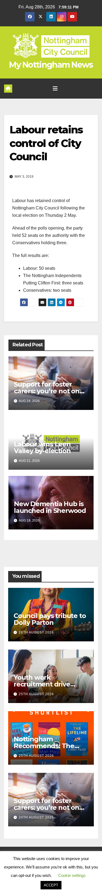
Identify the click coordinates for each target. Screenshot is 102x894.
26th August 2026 (36, 632)
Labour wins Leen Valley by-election (42, 447)
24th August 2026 (36, 817)
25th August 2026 (36, 694)
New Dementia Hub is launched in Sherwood (50, 507)
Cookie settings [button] (72, 875)
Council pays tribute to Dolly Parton (50, 619)
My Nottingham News (51, 65)
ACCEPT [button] (51, 885)
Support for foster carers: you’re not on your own (46, 391)
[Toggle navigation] (55, 88)
